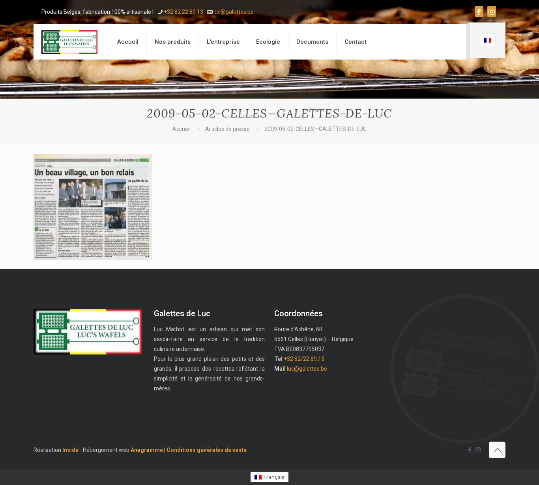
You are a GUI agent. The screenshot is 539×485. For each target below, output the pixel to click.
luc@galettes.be (233, 12)
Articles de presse (227, 129)
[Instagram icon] (491, 11)
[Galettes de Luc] (69, 42)
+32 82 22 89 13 (183, 12)
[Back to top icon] (497, 450)
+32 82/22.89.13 (304, 359)
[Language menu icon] (488, 40)
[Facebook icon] (479, 11)
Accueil (181, 129)
